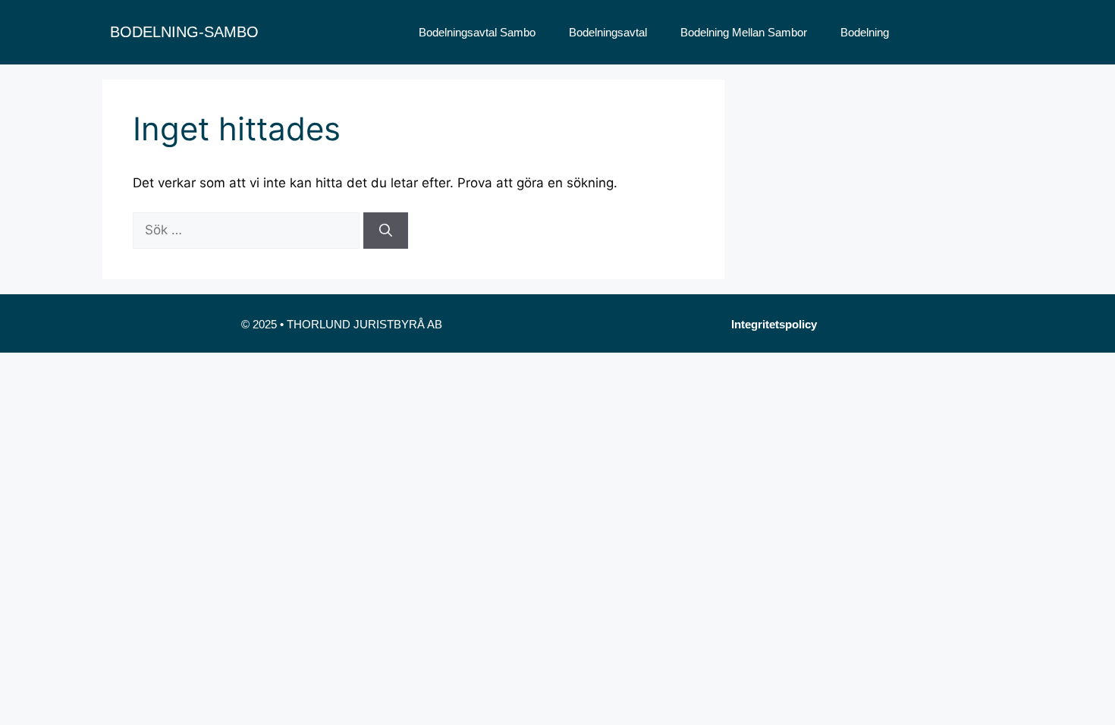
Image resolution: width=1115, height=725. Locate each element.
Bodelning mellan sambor (743, 32)
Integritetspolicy (774, 324)
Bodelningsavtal (608, 32)
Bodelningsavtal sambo (477, 32)
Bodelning (864, 32)
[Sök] (385, 230)
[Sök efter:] (248, 229)
